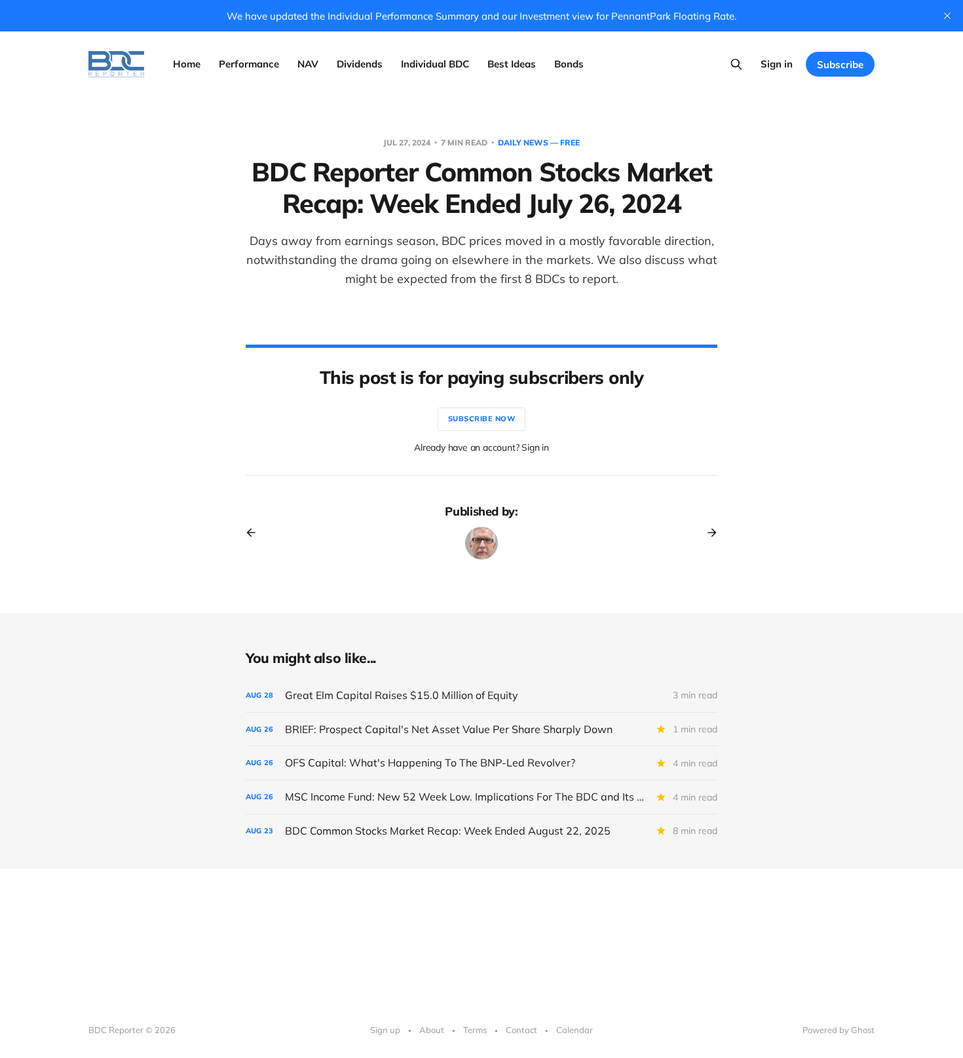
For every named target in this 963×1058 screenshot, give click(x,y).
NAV (307, 64)
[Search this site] (736, 64)
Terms (475, 1030)
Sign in (777, 64)
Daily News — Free (539, 142)
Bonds (569, 64)
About (431, 1030)
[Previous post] (255, 532)
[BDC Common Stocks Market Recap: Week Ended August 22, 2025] (481, 831)
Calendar (574, 1030)
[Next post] (707, 532)
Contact (521, 1030)
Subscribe (840, 64)
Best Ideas (511, 64)
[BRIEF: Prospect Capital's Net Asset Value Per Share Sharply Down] (481, 729)
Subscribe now (482, 418)
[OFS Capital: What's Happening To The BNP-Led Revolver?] (481, 763)
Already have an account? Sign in (481, 447)
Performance (249, 64)
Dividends (360, 64)
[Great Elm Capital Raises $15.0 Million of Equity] (481, 695)
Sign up (385, 1030)
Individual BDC (435, 64)
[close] (947, 15)
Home (186, 64)
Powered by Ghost (838, 1030)
